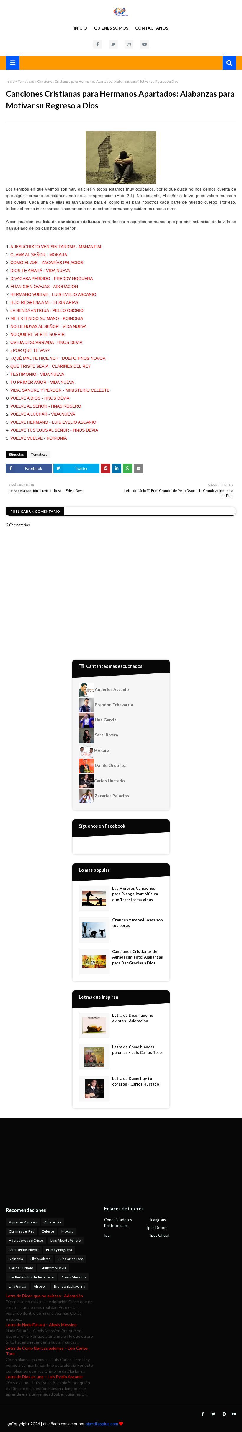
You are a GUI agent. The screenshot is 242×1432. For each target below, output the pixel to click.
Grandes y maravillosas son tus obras (137, 922)
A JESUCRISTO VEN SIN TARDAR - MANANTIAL (56, 246)
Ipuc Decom (157, 1227)
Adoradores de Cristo (26, 1240)
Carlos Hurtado (109, 780)
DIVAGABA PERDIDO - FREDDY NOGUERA (51, 278)
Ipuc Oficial (159, 1235)
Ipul (107, 1235)
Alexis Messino (73, 1277)
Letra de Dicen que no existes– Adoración (132, 1018)
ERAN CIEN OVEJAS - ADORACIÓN (44, 286)
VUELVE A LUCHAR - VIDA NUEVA (42, 414)
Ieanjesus (158, 1219)
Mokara (101, 750)
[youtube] (144, 44)
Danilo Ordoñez (110, 765)
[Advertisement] (43, 1162)
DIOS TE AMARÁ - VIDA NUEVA (40, 270)
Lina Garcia (105, 719)
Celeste (48, 1231)
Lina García (17, 1286)
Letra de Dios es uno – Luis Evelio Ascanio (44, 1376)
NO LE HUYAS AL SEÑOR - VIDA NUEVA (48, 326)
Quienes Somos (111, 27)
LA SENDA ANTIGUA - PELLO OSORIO (47, 310)
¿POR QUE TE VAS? (30, 350)
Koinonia (16, 1259)
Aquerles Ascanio (111, 689)
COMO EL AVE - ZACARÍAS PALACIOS (46, 262)
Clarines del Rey (21, 1231)
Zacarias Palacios (111, 795)
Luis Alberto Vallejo (65, 1240)
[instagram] (129, 44)
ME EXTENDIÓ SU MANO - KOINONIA (46, 318)
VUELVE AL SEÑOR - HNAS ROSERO (45, 406)
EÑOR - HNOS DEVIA (77, 430)
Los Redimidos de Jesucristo (31, 1277)
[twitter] (113, 44)
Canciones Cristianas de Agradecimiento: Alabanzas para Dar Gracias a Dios (137, 957)
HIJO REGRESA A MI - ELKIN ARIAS (44, 302)
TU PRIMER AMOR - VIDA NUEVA (42, 382)
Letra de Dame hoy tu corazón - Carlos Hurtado (135, 1081)
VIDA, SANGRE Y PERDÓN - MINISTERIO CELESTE (59, 390)
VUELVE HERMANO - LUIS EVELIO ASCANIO (53, 422)
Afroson (40, 1286)
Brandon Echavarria (113, 704)
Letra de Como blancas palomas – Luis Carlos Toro (137, 1049)
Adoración (52, 1222)
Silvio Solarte (40, 1259)
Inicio (80, 27)
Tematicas (26, 81)
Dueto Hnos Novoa (24, 1249)
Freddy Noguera (59, 1249)
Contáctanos (151, 27)
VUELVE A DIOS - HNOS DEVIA (39, 398)
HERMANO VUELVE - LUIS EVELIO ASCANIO (53, 294)
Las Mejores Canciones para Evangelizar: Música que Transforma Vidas (135, 894)
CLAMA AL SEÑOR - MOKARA (38, 254)
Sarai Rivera (106, 734)
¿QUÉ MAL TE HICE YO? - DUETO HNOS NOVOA (57, 358)
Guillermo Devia (53, 1268)
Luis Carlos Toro (70, 1259)
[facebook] (97, 44)
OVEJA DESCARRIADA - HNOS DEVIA (46, 342)
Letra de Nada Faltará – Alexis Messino (41, 1324)
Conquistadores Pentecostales (118, 1222)
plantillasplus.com (102, 1423)
